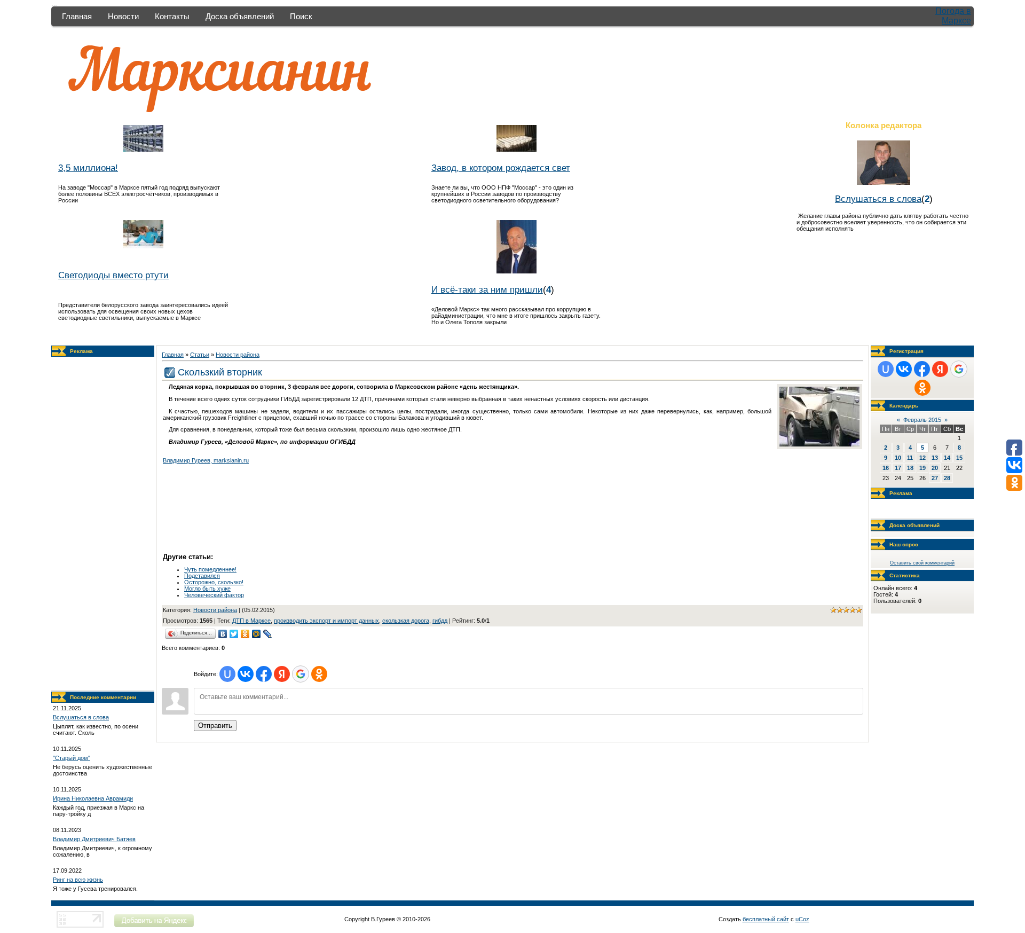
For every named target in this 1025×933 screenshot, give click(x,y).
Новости (123, 16)
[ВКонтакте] (222, 634)
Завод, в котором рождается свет (500, 167)
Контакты (172, 16)
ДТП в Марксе (251, 620)
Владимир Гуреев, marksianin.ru (206, 460)
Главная (77, 16)
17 (898, 468)
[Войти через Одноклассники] (319, 674)
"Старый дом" (71, 758)
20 (935, 468)
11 (910, 457)
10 (898, 457)
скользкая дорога (405, 620)
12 (922, 457)
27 (935, 478)
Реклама (81, 351)
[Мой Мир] (256, 634)
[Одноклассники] (245, 634)
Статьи (199, 354)
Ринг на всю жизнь (78, 879)
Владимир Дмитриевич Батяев (94, 839)
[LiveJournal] (267, 634)
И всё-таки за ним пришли (487, 289)
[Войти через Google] (300, 674)
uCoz (802, 919)
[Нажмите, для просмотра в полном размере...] (819, 444)
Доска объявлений (240, 16)
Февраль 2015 (922, 420)
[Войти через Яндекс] (282, 674)
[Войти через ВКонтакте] (246, 674)
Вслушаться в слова (878, 198)
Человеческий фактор (214, 595)
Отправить (215, 726)
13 (935, 457)
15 (959, 457)
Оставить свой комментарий (922, 563)
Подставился (202, 576)
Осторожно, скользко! (213, 582)
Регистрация (906, 351)
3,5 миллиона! (88, 167)
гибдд (439, 620)
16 (885, 468)
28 (947, 478)
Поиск (301, 16)
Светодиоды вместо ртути (113, 275)
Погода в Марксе (953, 15)
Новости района (237, 354)
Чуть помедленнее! (210, 569)
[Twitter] (234, 634)
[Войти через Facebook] (264, 674)
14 (947, 457)
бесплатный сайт (766, 919)
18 (910, 468)
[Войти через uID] (227, 674)
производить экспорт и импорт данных (326, 620)
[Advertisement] (103, 524)
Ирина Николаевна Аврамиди (93, 798)
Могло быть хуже (207, 588)
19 (922, 468)
